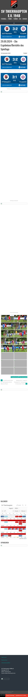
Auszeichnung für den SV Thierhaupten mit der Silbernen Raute (7, 382)
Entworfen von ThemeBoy (6, 692)
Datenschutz (4, 660)
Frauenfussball (14, 377)
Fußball (25, 53)
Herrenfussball (23, 377)
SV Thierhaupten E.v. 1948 (14, 13)
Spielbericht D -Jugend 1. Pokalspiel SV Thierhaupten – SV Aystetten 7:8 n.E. (20, 382)
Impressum (3, 657)
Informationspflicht (5, 662)
